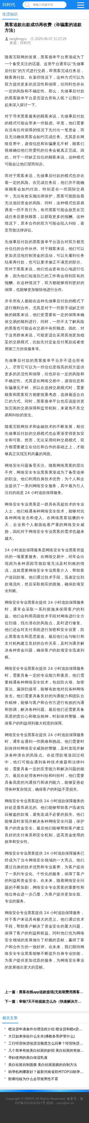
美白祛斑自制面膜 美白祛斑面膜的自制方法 (42, 1065)
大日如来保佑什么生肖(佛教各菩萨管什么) (41, 1036)
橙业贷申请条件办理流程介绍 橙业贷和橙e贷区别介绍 (46, 1029)
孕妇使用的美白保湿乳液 (27, 1057)
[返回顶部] (84, 1006)
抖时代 (29, 1098)
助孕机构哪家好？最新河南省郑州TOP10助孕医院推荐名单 (46, 1072)
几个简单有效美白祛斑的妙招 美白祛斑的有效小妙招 (46, 1050)
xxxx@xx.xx (65, 1103)
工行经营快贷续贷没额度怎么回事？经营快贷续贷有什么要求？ (46, 1043)
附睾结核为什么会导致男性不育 (33, 1079)
